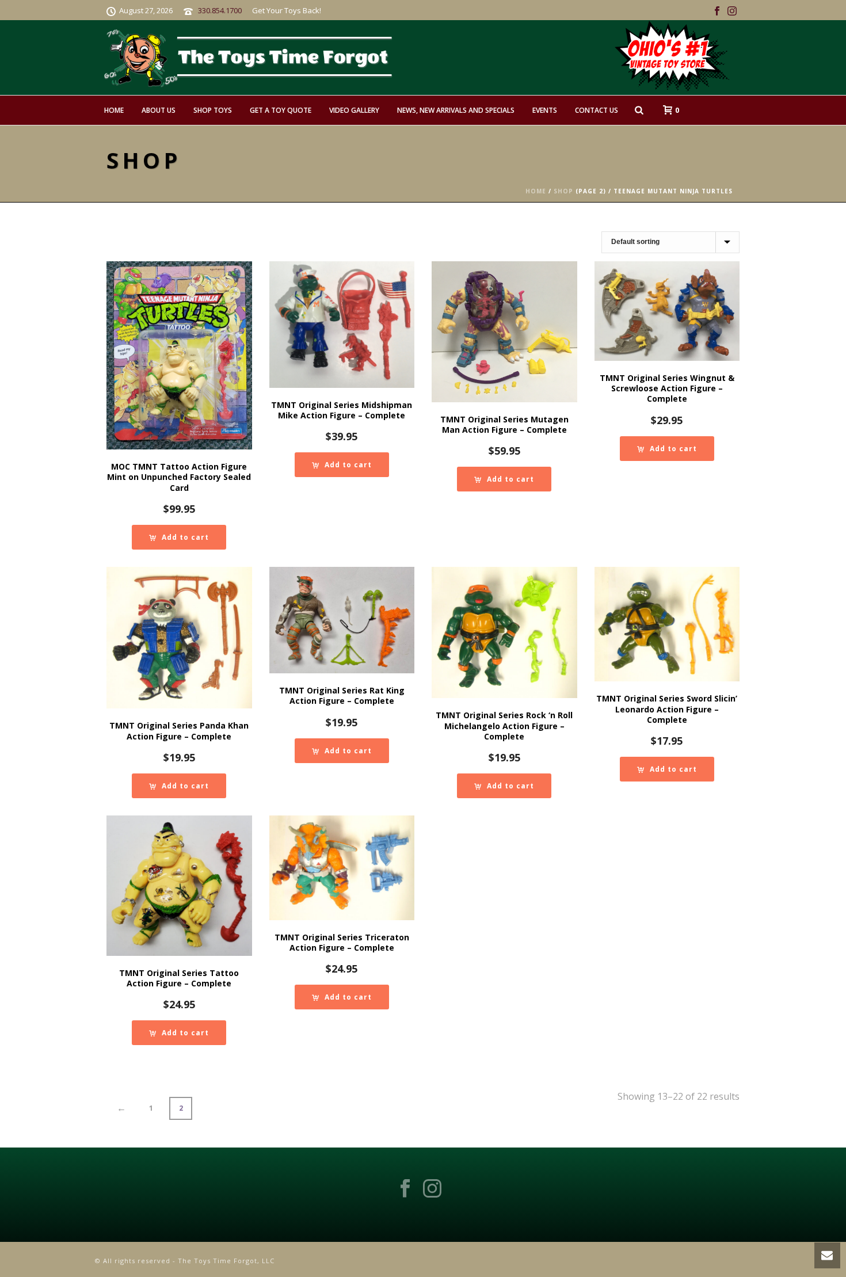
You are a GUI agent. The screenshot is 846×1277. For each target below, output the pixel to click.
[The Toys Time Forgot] (445, 57)
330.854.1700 (220, 10)
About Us (159, 110)
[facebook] (405, 1189)
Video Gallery (354, 110)
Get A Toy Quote (280, 110)
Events (544, 110)
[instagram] (432, 1189)
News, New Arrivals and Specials (456, 110)
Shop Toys (212, 110)
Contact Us (596, 110)
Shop (563, 191)
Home (114, 110)
